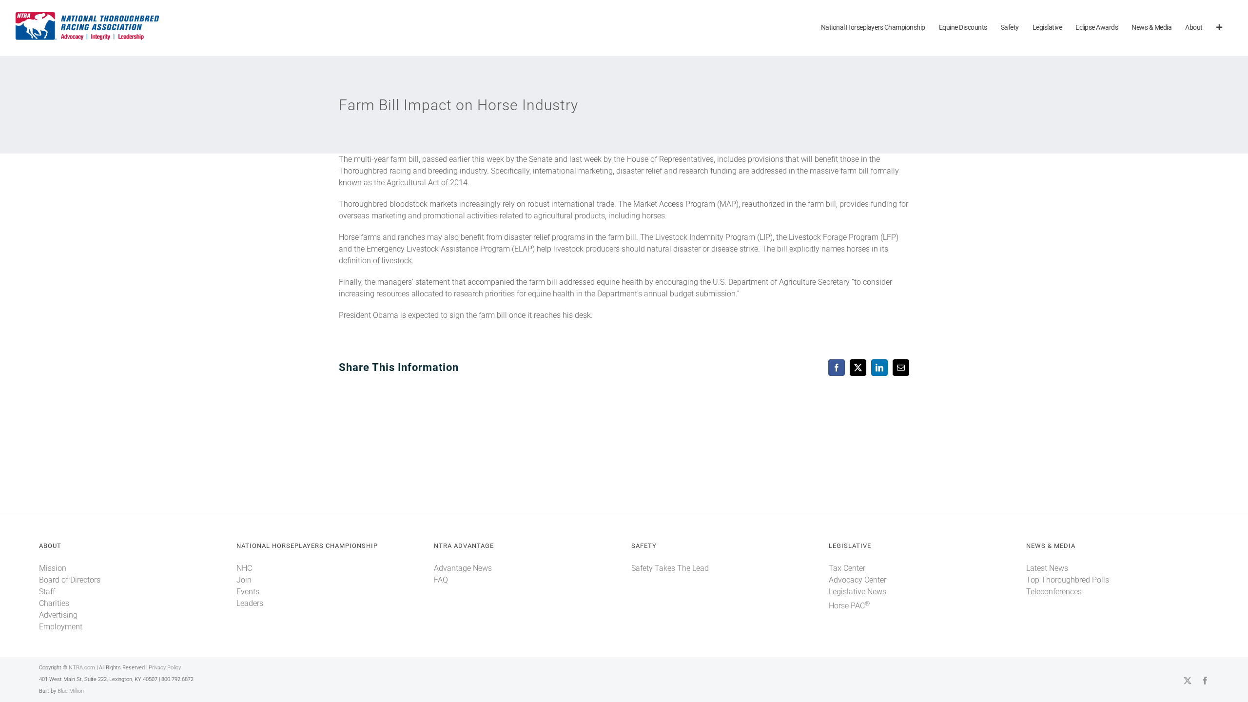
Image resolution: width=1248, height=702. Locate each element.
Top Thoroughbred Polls (1067, 580)
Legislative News (857, 591)
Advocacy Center (857, 580)
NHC (244, 568)
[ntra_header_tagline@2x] (88, 14)
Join (244, 580)
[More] (1219, 28)
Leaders (249, 603)
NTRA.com (82, 667)
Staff (47, 591)
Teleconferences (1054, 591)
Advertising (58, 615)
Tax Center (847, 568)
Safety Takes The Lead (670, 568)
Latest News (1047, 568)
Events (247, 591)
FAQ (441, 580)
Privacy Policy (165, 667)
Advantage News (463, 568)
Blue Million (71, 691)
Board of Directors (69, 580)
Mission (52, 568)
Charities (54, 603)
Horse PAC (849, 605)
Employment (60, 626)
